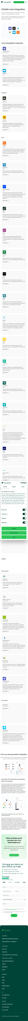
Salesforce (5, 73)
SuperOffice (5, 385)
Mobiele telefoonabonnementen (10, 938)
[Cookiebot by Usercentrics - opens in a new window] (20, 483)
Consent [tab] (5, 486)
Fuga (4, 211)
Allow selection (14, 532)
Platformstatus (5, 985)
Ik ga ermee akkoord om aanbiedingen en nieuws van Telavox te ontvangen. (14, 912)
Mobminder (5, 579)
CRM (4, 147)
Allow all (14, 528)
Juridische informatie (7, 1004)
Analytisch (5, 102)
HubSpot (4, 145)
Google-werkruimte (6, 599)
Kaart (3, 988)
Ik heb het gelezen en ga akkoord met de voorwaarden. (14, 909)
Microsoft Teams (6, 51)
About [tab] (22, 486)
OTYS (4, 342)
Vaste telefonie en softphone (9, 941)
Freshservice (5, 704)
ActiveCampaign (6, 189)
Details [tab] (14, 486)
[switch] (24, 514)
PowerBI (4, 119)
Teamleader (5, 407)
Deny (14, 537)
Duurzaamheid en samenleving (10, 954)
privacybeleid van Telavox (13, 908)
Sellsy (4, 451)
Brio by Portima (6, 472)
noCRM (4, 320)
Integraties (4, 966)
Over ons (4, 949)
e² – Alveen (5, 363)
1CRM (4, 298)
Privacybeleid (5, 1007)
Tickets (4, 964)
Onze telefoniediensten (8, 961)
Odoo (4, 233)
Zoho (4, 276)
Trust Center (5, 1010)
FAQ (3, 983)
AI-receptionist (5, 995)
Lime (4, 429)
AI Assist (4, 998)
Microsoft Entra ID (6, 640)
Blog (3, 977)
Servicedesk (5, 706)
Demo (3, 969)
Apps (3, 980)
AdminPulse (5, 167)
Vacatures (4, 952)
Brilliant (4, 100)
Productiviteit (5, 580)
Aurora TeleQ (5, 620)
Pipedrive (4, 254)
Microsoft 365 (5, 660)
